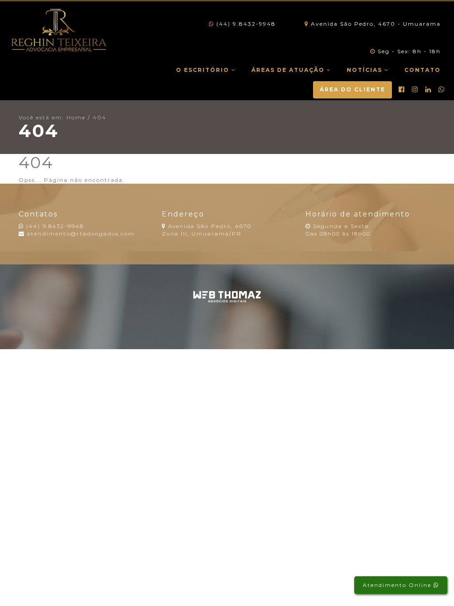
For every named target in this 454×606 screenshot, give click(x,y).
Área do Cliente (352, 89)
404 (99, 117)
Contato (422, 70)
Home (76, 117)
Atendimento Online (398, 585)
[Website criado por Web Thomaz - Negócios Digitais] (227, 300)
